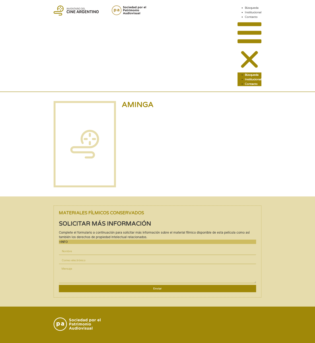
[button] (249, 45)
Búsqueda (251, 8)
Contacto (251, 17)
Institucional (253, 12)
